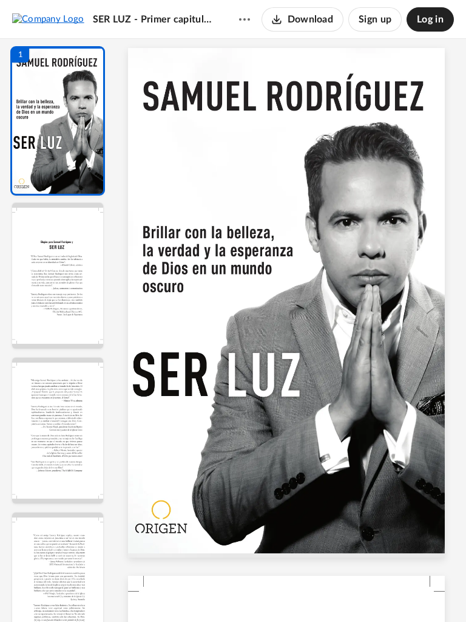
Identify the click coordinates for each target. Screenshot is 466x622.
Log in (430, 19)
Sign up (375, 19)
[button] (57, 121)
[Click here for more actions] (244, 19)
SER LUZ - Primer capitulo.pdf (154, 19)
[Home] (48, 19)
